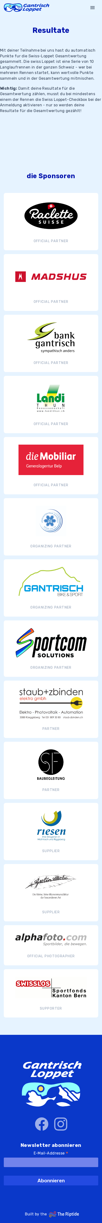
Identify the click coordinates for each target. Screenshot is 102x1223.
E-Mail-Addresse (51, 1153)
